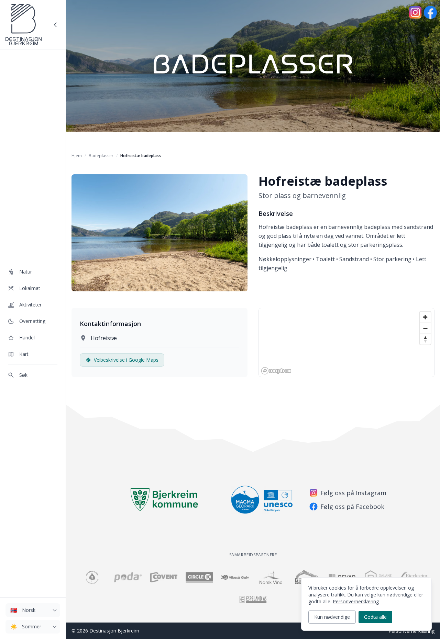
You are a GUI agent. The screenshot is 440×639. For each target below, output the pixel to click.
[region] (346, 342)
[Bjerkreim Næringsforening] (92, 577)
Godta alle (375, 617)
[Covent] (163, 577)
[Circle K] (199, 577)
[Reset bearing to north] (425, 339)
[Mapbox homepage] (276, 371)
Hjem (77, 156)
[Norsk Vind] (271, 577)
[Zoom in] (425, 317)
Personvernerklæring (411, 631)
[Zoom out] (425, 328)
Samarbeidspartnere (253, 555)
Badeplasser (101, 156)
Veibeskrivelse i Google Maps (126, 360)
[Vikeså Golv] (235, 577)
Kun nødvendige (332, 617)
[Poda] (128, 577)
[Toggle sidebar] (55, 25)
